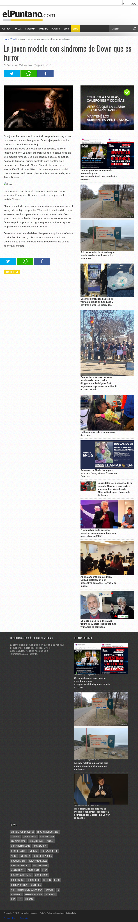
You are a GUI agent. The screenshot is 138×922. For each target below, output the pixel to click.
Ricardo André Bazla (21, 875)
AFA (20, 899)
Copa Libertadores (43, 855)
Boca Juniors (17, 879)
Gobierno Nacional (20, 865)
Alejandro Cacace (33, 894)
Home (7, 39)
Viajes (66, 28)
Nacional (43, 28)
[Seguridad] (107, 129)
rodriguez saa (18, 860)
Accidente (50, 894)
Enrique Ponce (36, 841)
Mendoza (29, 899)
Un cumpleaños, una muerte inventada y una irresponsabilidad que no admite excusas (98, 175)
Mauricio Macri (18, 841)
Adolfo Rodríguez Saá (47, 831)
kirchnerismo (41, 875)
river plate (33, 870)
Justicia (47, 879)
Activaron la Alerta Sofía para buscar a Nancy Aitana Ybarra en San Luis (98, 473)
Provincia (30, 28)
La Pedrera (25, 855)
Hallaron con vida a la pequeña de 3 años (97, 433)
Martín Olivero (40, 865)
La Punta (33, 850)
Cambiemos (16, 894)
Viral (75, 28)
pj (58, 889)
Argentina (36, 884)
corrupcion (34, 879)
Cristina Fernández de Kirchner (26, 889)
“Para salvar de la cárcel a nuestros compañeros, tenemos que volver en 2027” (98, 533)
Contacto (24, 918)
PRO (13, 899)
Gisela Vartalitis (49, 850)
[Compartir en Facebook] (45, 76)
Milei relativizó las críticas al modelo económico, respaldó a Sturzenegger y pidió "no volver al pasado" (92, 813)
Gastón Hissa (18, 870)
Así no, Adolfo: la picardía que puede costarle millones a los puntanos (97, 255)
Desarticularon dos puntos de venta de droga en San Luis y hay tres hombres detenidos (96, 302)
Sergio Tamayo (18, 850)
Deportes (55, 28)
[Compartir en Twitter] (12, 76)
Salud (57, 879)
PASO (44, 870)
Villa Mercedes (47, 836)
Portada (6, 28)
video (13, 855)
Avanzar (50, 889)
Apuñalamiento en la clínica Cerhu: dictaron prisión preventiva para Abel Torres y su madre (98, 581)
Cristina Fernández (20, 846)
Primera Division (19, 884)
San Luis (18, 28)
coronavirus (40, 846)
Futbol (50, 841)
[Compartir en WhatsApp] (28, 76)
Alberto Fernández (38, 860)
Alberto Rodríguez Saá (22, 831)
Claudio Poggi (29, 836)
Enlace (15, 918)
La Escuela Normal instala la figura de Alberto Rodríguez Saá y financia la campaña (98, 623)
